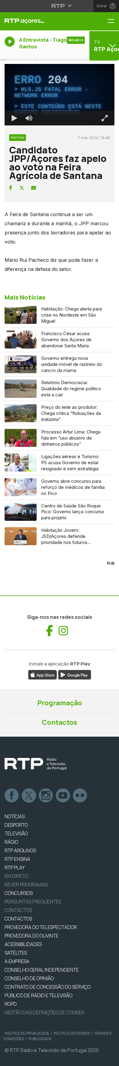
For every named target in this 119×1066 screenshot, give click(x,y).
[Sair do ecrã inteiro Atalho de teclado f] (109, 1058)
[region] (59, 533)
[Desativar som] (24, 1058)
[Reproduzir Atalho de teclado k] (9, 1058)
